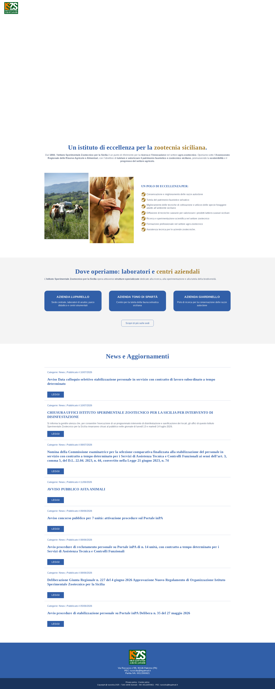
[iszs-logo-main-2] (11, 3)
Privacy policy (131, 682)
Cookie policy (143, 682)
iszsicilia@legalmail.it (169, 685)
